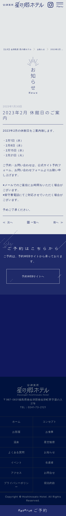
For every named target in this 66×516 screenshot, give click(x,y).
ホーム (16, 421)
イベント (16, 462)
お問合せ (49, 472)
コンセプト (49, 421)
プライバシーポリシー (16, 485)
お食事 (49, 431)
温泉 (16, 442)
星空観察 (49, 442)
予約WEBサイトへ (33, 276)
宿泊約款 (49, 483)
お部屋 (16, 431)
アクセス (16, 472)
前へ (56, 222)
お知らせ (49, 452)
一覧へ (35, 222)
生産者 (49, 462)
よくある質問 (16, 452)
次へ (10, 222)
